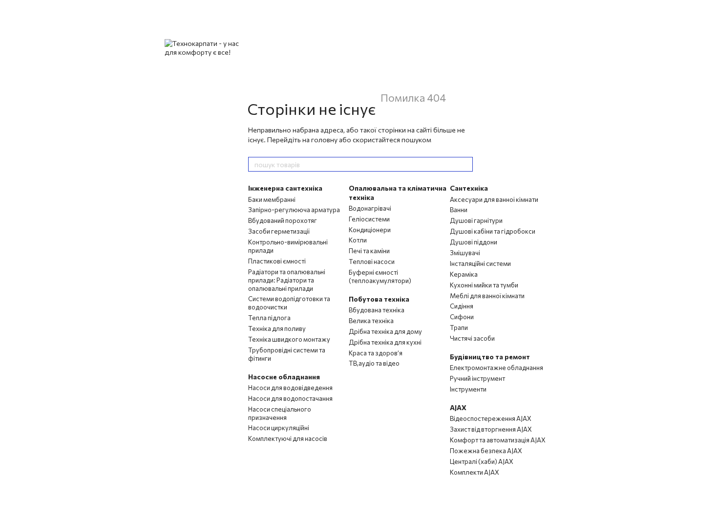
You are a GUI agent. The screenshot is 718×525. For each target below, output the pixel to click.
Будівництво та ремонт (490, 356)
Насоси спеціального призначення (279, 413)
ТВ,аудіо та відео (374, 363)
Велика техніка (371, 321)
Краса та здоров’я (375, 353)
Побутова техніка (379, 299)
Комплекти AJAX (474, 472)
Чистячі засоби (472, 338)
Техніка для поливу (277, 328)
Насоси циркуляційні (278, 428)
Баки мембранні (272, 199)
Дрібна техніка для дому (385, 331)
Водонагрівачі (370, 208)
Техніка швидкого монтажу (289, 339)
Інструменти (468, 389)
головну (324, 139)
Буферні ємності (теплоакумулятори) (380, 276)
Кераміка (464, 274)
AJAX (458, 407)
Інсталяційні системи (480, 263)
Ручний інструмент (477, 378)
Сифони (462, 317)
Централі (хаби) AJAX (481, 461)
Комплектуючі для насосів (287, 438)
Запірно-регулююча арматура (294, 210)
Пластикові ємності (277, 261)
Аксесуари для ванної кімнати (494, 199)
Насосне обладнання (284, 376)
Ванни (458, 210)
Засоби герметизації (279, 231)
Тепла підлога (269, 318)
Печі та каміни (369, 251)
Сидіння (461, 306)
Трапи (459, 327)
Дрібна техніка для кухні (385, 342)
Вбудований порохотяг (282, 220)
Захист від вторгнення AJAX (491, 429)
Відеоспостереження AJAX (490, 418)
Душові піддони (473, 242)
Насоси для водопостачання (290, 398)
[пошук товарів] (465, 164)
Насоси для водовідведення (290, 388)
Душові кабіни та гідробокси (492, 231)
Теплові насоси (372, 261)
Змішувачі (465, 253)
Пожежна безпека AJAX (486, 451)
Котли (358, 240)
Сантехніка (469, 188)
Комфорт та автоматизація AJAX (498, 440)
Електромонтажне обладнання (496, 368)
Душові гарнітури (476, 220)
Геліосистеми (369, 219)
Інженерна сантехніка (285, 188)
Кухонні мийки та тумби (484, 285)
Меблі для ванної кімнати (487, 296)
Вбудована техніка (376, 310)
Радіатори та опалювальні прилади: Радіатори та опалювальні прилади (286, 280)
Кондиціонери (370, 230)
